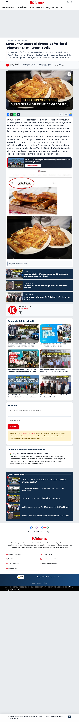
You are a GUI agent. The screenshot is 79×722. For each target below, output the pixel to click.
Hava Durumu (48, 554)
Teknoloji (40, 7)
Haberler (9, 40)
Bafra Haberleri (21, 40)
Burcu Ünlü (23, 309)
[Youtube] (45, 527)
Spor (32, 7)
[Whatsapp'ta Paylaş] (14, 114)
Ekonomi (59, 7)
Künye (30, 532)
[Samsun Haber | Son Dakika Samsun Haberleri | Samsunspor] (37, 2)
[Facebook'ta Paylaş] (8, 114)
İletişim (48, 532)
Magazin (50, 7)
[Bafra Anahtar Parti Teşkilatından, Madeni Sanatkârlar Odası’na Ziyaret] (55, 359)
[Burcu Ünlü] (12, 310)
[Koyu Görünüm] (71, 2)
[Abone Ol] (70, 114)
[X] (34, 527)
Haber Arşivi (12, 568)
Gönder (13, 426)
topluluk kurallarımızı (28, 433)
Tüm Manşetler (13, 564)
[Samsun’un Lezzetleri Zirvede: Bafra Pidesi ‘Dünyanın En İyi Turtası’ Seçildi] (39, 90)
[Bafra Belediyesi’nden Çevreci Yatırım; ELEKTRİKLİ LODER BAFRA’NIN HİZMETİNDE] (23, 359)
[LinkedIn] (41, 527)
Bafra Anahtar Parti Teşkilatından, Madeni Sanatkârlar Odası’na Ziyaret (54, 371)
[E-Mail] (20, 313)
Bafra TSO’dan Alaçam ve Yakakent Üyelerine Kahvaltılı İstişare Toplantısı (22, 396)
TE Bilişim (45, 583)
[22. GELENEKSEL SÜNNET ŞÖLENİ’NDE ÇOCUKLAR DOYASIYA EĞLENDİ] (55, 333)
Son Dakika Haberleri (49, 564)
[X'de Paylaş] (11, 114)
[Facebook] (30, 527)
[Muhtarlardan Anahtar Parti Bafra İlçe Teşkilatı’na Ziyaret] (55, 384)
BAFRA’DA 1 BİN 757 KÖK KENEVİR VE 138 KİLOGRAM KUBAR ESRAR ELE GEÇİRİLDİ (21, 345)
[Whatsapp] (48, 527)
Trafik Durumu (13, 559)
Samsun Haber (7, 7)
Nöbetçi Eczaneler (14, 554)
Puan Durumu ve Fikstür (51, 559)
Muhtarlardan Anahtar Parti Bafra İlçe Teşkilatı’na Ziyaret (54, 396)
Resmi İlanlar (22, 7)
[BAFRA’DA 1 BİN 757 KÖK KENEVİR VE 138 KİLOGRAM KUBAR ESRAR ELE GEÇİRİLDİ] (23, 333)
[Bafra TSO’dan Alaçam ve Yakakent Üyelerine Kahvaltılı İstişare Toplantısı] (23, 384)
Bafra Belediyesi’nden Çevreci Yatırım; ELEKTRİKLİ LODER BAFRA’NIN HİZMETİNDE (22, 371)
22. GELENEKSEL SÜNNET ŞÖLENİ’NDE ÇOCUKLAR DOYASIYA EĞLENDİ (53, 345)
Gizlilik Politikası (39, 532)
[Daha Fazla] (18, 114)
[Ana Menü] (7, 2)
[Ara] (68, 2)
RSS (21, 577)
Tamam (15, 589)
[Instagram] (37, 527)
